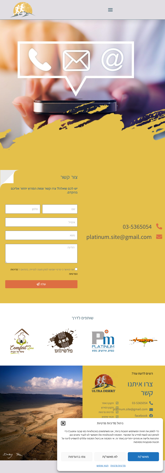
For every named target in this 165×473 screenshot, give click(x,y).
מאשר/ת (143, 457)
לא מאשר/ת (110, 457)
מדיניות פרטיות (118, 465)
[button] (63, 423)
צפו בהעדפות (76, 457)
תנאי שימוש (102, 465)
